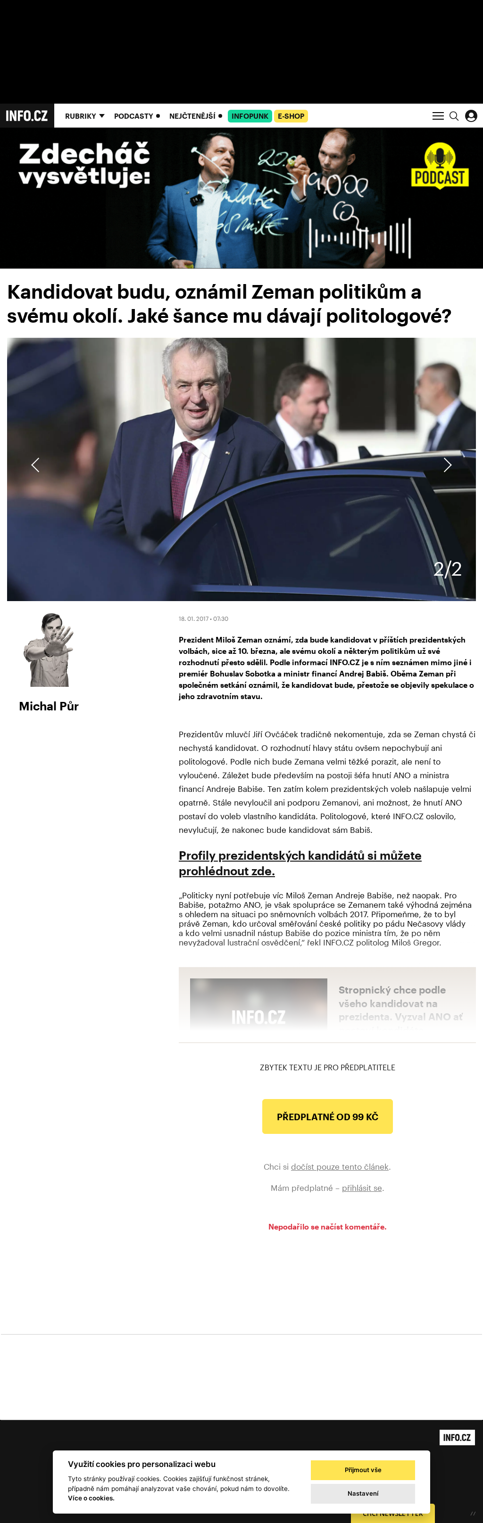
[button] (446, 465)
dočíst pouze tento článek (340, 1166)
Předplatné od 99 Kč (327, 1116)
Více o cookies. (91, 1498)
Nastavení (363, 1493)
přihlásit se (362, 1187)
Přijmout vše (363, 1470)
